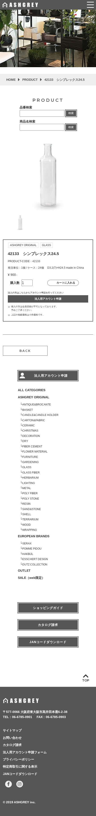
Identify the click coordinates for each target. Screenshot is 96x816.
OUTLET (24, 570)
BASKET (27, 409)
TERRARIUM (30, 519)
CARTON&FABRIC (33, 420)
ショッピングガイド (48, 608)
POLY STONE (30, 498)
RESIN (26, 503)
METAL (26, 488)
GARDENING (30, 462)
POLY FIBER (30, 493)
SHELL (26, 514)
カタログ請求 (48, 625)
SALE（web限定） (31, 577)
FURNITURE (30, 457)
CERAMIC (28, 425)
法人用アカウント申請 (48, 298)
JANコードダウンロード (48, 642)
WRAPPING (29, 530)
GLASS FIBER (31, 472)
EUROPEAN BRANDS (33, 536)
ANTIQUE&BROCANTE (36, 404)
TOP (85, 680)
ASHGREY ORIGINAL (33, 397)
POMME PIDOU (32, 548)
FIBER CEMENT (32, 446)
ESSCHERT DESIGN (35, 559)
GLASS (26, 467)
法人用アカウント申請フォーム (25, 752)
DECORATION (31, 436)
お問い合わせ (12, 737)
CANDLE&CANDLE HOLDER (40, 415)
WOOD (26, 524)
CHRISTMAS (30, 430)
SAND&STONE (31, 509)
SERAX (26, 543)
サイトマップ (12, 730)
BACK (25, 351)
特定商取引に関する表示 (20, 766)
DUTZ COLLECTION (34, 564)
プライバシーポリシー (18, 759)
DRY (25, 441)
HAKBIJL (27, 554)
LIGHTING (28, 483)
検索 (71, 113)
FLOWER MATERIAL (35, 451)
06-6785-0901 (22, 717)
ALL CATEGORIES (31, 390)
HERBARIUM (30, 477)
